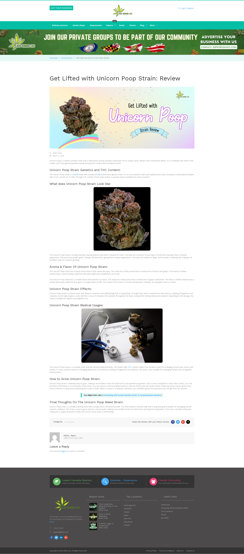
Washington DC (130, 505)
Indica (99, 174)
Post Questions (167, 511)
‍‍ (142, 25)
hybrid (75, 174)
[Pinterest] (188, 422)
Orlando (127, 525)
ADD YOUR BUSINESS (61, 8)
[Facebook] (173, 422)
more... (52, 522)
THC (129, 367)
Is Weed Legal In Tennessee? (106, 525)
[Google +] (183, 422)
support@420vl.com (60, 532)
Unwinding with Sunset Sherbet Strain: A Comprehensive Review (131, 395)
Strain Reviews (66, 58)
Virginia (127, 512)
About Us (180, 551)
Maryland (127, 509)
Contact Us (190, 551)
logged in (64, 451)
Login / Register (187, 8)
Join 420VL (165, 518)
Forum (163, 515)
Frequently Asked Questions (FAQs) (174, 508)
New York (127, 518)
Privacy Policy (151, 551)
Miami (126, 515)
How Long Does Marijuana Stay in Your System (108, 506)
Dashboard (165, 505)
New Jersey (128, 522)
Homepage (54, 58)
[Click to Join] (122, 42)
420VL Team (70, 435)
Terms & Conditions (166, 551)
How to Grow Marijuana (105, 515)
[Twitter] (178, 422)
